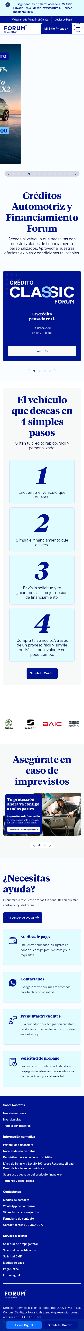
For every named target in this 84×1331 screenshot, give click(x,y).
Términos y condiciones (18, 1181)
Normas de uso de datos (19, 1151)
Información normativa (19, 1136)
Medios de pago (13, 1262)
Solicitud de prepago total (20, 1244)
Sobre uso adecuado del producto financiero (32, 1174)
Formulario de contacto (18, 1218)
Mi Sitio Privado (55, 28)
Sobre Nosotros (14, 1105)
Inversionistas (12, 1119)
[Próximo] (75, 173)
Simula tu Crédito (42, 673)
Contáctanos (12, 1191)
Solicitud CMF (12, 1256)
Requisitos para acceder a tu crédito (27, 1157)
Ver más (42, 351)
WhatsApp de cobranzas (19, 1206)
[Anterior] (8, 173)
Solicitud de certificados (19, 1250)
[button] (14, 174)
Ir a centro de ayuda (20, 917)
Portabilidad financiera (18, 1145)
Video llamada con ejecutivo (21, 1212)
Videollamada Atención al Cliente (30, 19)
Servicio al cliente (15, 1236)
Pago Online (11, 1269)
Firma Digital (24, 1325)
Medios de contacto (16, 1200)
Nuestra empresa (14, 1113)
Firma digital (11, 1275)
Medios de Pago (63, 19)
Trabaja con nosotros (16, 1126)
